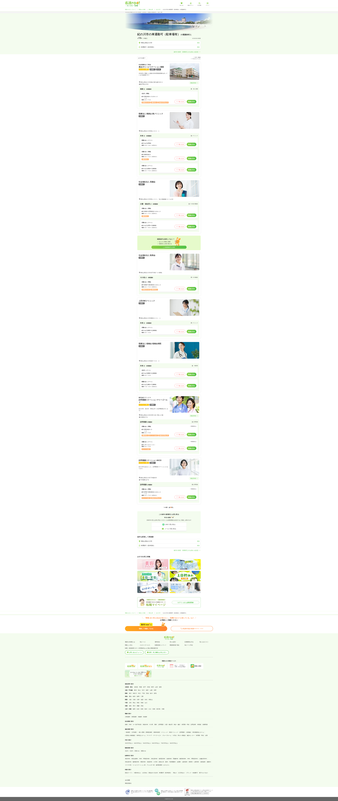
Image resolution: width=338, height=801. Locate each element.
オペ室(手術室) (137, 724)
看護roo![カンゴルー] (130, 9)
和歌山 (151, 699)
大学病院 (134, 732)
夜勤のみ (143, 751)
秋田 (152, 687)
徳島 (130, 706)
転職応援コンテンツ (160, 645)
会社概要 (127, 780)
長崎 (142, 709)
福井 (147, 690)
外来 (130, 724)
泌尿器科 (184, 762)
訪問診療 (193, 724)
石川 (143, 690)
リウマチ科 (128, 765)
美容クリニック (173, 732)
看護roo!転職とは (130, 642)
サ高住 (174, 735)
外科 (188, 758)
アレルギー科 (151, 765)
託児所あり (181, 772)
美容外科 (127, 758)
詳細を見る (191, 101)
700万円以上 (165, 743)
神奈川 (135, 693)
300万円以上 (129, 743)
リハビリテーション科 (139, 765)
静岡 (138, 696)
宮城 (148, 687)
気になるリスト (204, 642)
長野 (155, 690)
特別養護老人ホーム (198, 732)
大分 (150, 709)
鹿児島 (158, 709)
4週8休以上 (137, 772)
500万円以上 (147, 743)
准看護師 (134, 716)
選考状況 (157, 642)
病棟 (126, 724)
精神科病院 (157, 732)
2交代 (126, 751)
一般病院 (127, 732)
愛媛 (138, 706)
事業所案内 (128, 783)
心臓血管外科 (203, 758)
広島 (130, 702)
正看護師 (127, 716)
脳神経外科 (136, 762)
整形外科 (143, 762)
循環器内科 (162, 758)
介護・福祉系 (169, 724)
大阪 (130, 699)
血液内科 (169, 758)
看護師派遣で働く (175, 645)
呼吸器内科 (146, 758)
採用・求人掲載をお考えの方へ (158, 652)
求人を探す (173, 642)
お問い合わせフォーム (135, 652)
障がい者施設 (182, 735)
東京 (130, 693)
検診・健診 (177, 724)
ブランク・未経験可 (192, 772)
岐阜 (134, 696)
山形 (156, 687)
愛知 (130, 696)
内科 (140, 758)
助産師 (145, 716)
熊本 (146, 709)
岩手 (144, 687)
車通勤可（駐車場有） (165, 772)
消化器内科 (154, 758)
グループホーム (166, 735)
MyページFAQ (189, 645)
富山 (139, 690)
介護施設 (188, 732)
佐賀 (138, 709)
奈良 (146, 699)
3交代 (131, 751)
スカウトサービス (145, 645)
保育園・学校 (185, 724)
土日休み (144, 772)
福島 (160, 687)
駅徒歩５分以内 (153, 772)
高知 (142, 706)
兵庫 (138, 699)
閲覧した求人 (129, 645)
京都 (134, 699)
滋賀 (142, 699)
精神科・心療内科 (194, 762)
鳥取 (138, 702)
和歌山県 (151, 9)
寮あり (175, 772)
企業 (206, 735)
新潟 (135, 690)
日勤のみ (137, 751)
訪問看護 (160, 724)
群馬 (155, 693)
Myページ (142, 642)
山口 (146, 702)
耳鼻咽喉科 (172, 762)
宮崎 (154, 709)
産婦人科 (161, 762)
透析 (155, 724)
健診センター (191, 735)
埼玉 (139, 693)
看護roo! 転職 (142, 9)
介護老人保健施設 (130, 735)
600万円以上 (156, 743)
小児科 (155, 762)
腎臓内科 (175, 758)
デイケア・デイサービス (154, 735)
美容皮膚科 (135, 758)
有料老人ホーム (141, 735)
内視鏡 (199, 724)
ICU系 (151, 724)
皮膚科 (179, 762)
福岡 (134, 709)
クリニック (164, 732)
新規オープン (129, 772)
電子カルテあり (203, 772)
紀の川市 (158, 9)
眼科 (166, 762)
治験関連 (205, 724)
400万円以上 (138, 743)
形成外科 (149, 762)
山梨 (151, 690)
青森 (140, 687)
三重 (142, 696)
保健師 (140, 716)
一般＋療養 (141, 732)
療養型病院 (149, 732)
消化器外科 (128, 762)
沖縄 (163, 709)
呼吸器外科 (194, 758)
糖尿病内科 (183, 758)
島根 (142, 702)
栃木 (151, 693)
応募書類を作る (189, 642)
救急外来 (145, 724)
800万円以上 (174, 743)
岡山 (134, 702)
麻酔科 (209, 762)
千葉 (143, 693)
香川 (134, 706)
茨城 (147, 693)
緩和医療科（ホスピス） (163, 765)
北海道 (136, 687)
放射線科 (203, 762)
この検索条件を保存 (169, 247)
